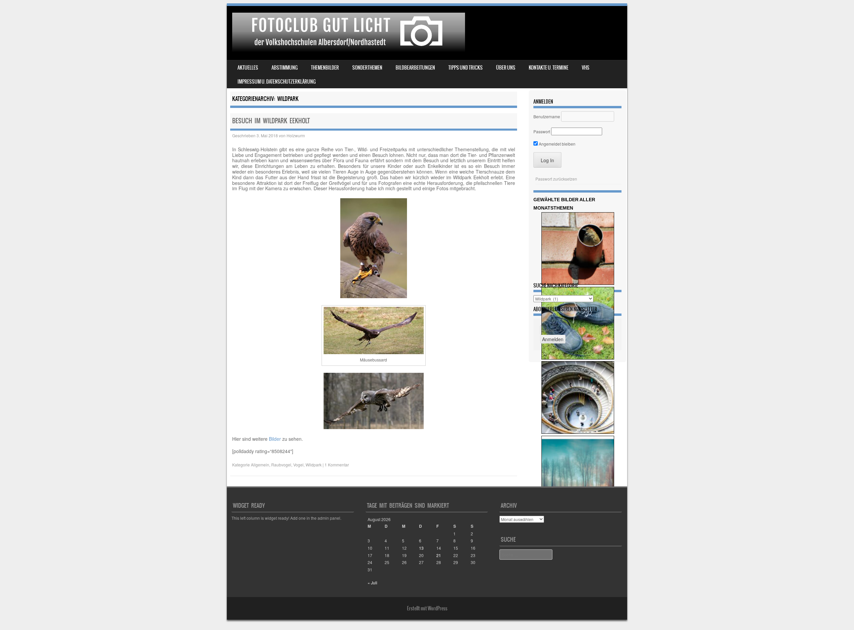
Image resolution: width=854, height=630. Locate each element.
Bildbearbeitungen (415, 67)
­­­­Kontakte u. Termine (548, 67)
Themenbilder (325, 67)
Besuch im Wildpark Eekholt (271, 120)
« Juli (372, 582)
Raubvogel (281, 464)
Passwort (541, 131)
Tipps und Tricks (465, 67)
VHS (585, 67)
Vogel (298, 464)
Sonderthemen (367, 67)
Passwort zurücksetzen (556, 179)
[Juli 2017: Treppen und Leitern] (577, 432)
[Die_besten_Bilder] (577, 357)
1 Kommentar (337, 464)
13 (421, 548)
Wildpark (314, 464)
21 (438, 555)
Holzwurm (296, 135)
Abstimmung (285, 67)
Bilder (275, 438)
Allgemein (260, 464)
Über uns (505, 67)
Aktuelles (248, 67)
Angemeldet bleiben (556, 144)
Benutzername (546, 116)
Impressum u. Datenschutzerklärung (277, 81)
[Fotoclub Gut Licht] (347, 50)
